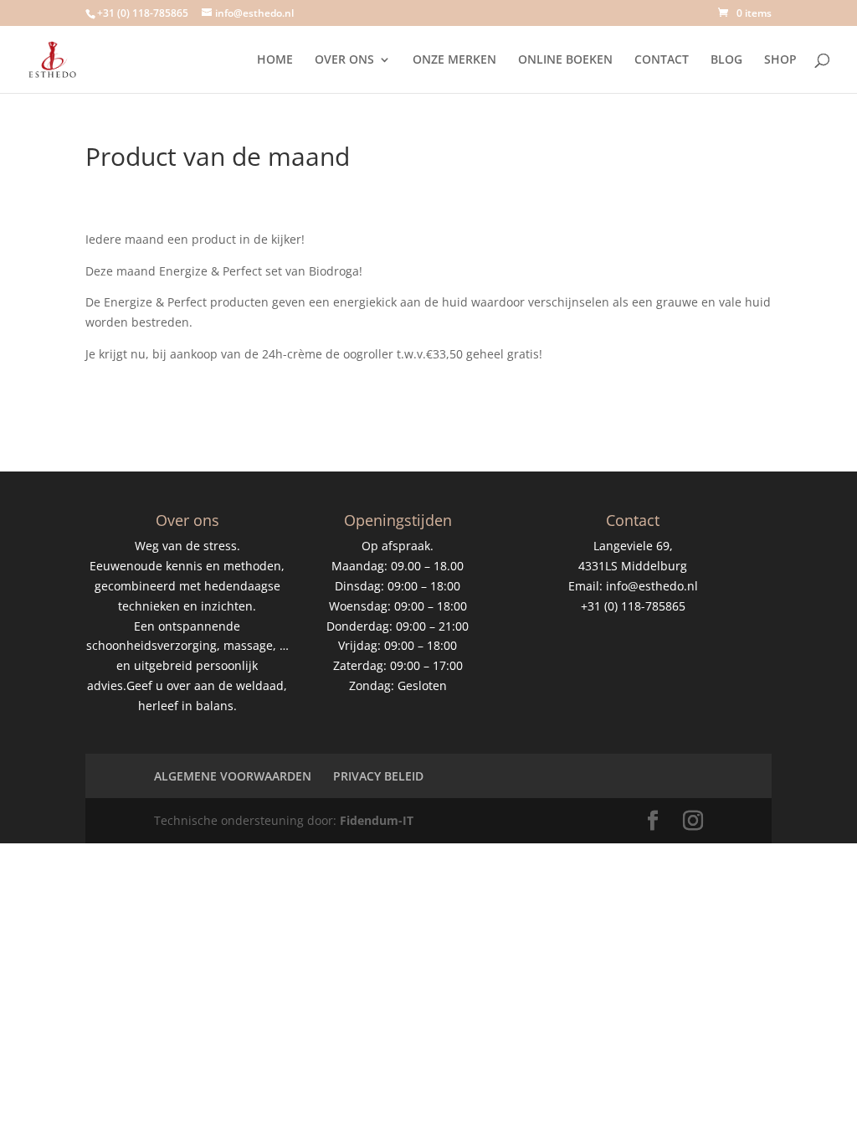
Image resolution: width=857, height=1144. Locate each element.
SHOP (780, 60)
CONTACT (661, 60)
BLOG (726, 60)
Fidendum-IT (376, 820)
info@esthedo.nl (652, 586)
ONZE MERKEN (454, 60)
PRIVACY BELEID (378, 776)
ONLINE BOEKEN (565, 60)
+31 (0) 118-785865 (142, 13)
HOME (275, 60)
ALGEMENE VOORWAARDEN (232, 776)
